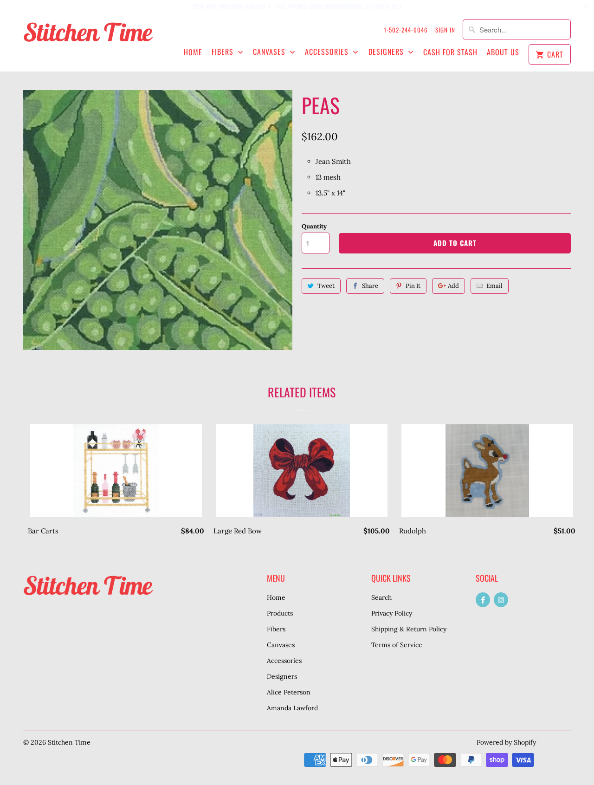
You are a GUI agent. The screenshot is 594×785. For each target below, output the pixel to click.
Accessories (328, 51)
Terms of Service (396, 645)
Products (280, 613)
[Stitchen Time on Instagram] (501, 599)
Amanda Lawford (292, 708)
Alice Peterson (288, 692)
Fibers (224, 51)
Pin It (413, 286)
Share (370, 286)
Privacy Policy (391, 613)
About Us (503, 52)
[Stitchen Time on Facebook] (483, 599)
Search (381, 597)
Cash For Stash (450, 52)
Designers (387, 51)
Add (453, 286)
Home (193, 52)
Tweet (326, 286)
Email (494, 286)
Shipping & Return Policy (408, 629)
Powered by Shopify (506, 742)
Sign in (445, 29)
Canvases (270, 51)
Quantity (314, 226)
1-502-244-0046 (406, 29)
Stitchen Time (69, 742)
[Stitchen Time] (88, 36)
